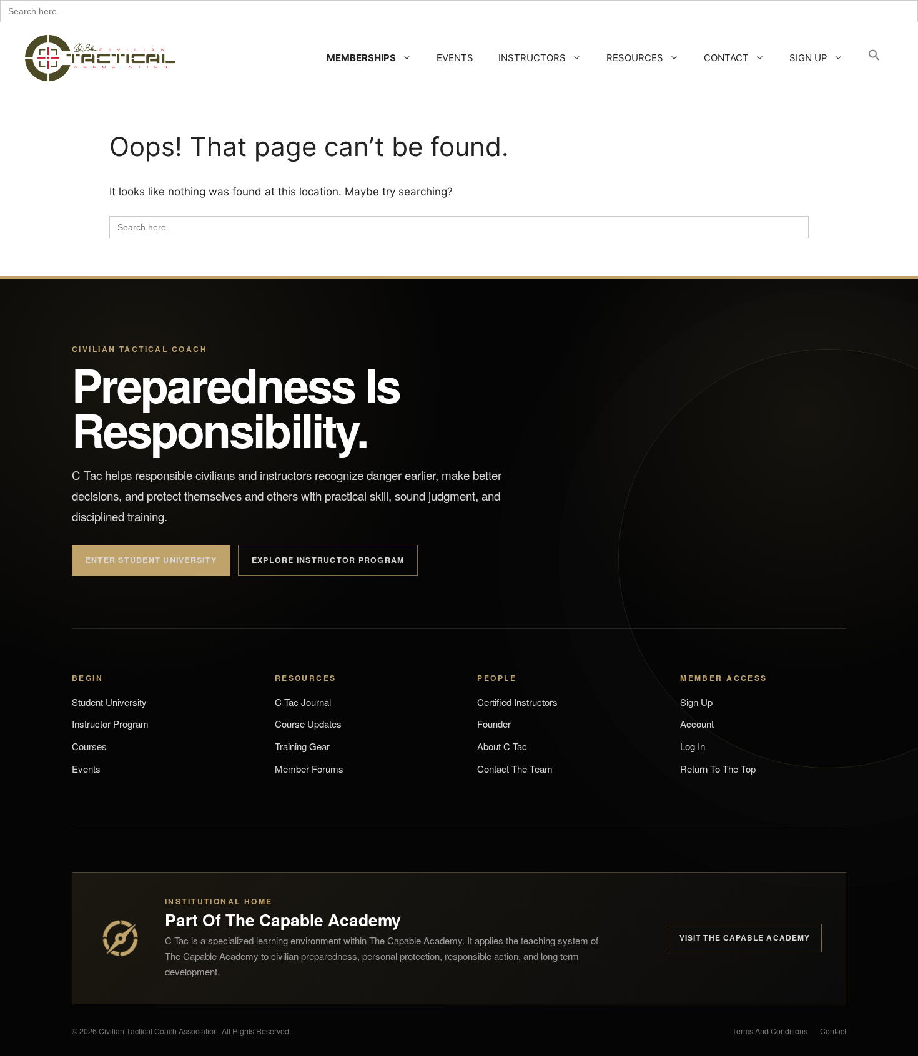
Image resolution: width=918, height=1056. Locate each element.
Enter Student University (151, 559)
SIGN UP (808, 58)
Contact (833, 1031)
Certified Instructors (517, 701)
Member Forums (309, 768)
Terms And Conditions (769, 1031)
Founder (494, 723)
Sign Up (696, 701)
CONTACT (726, 58)
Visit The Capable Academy (744, 937)
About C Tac (502, 746)
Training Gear (302, 746)
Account (697, 723)
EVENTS (455, 58)
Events (86, 768)
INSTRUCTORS (532, 58)
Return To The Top (718, 768)
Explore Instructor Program (328, 559)
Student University (109, 701)
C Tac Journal (303, 701)
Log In (692, 746)
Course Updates (308, 723)
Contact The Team (515, 768)
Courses (89, 746)
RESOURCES (634, 58)
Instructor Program (110, 723)
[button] (874, 58)
